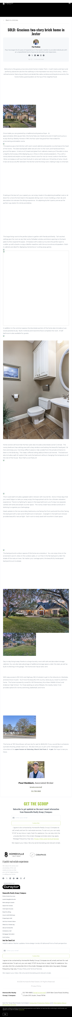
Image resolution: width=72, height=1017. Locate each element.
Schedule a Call (7, 931)
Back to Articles (12, 20)
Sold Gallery (6, 937)
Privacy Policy (36, 986)
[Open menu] (70, 3)
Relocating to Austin (8, 902)
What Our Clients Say (9, 924)
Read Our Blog (7, 912)
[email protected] (39, 992)
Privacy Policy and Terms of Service (46, 839)
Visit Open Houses (8, 908)
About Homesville (8, 927)
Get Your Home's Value (9, 921)
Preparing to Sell (7, 918)
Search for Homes (8, 905)
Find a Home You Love (9, 896)
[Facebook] (3, 878)
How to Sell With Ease (9, 915)
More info (21, 1009)
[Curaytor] (11, 888)
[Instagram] (21, 878)
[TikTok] (24, 878)
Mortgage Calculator (8, 934)
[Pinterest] (13, 878)
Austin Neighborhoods (9, 899)
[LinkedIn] (10, 878)
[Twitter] (6, 878)
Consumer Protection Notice (40, 1003)
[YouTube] (17, 878)
